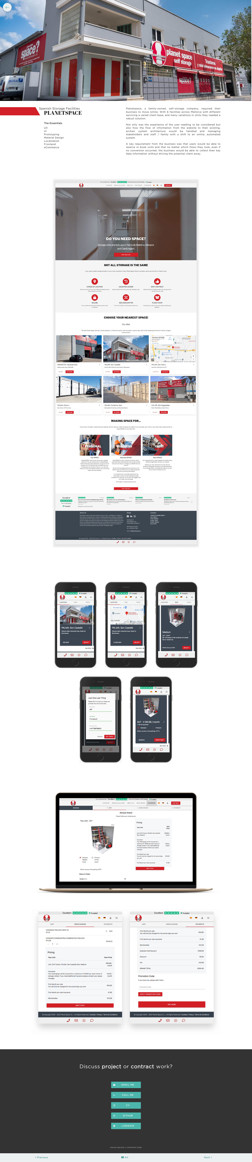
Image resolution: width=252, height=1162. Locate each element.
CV (128, 1105)
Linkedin (128, 1126)
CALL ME (128, 1095)
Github (128, 1116)
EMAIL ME (127, 1085)
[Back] (7, 7)
